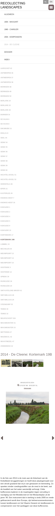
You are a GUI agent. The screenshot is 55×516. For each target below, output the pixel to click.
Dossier (8, 52)
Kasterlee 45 (7, 193)
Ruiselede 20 (6, 286)
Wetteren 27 (6, 332)
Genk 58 (4, 161)
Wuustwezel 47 (7, 341)
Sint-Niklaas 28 (7, 295)
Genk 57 (4, 156)
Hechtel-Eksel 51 (8, 175)
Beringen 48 (6, 87)
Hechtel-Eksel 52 (8, 179)
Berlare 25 (6, 105)
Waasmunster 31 (8, 323)
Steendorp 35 (7, 304)
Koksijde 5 (5, 221)
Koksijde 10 (6, 230)
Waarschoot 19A (8, 318)
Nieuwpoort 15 (7, 263)
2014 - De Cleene (11, 44)
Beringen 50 (6, 96)
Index (7, 60)
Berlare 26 (6, 110)
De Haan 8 (5, 124)
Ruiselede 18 (6, 281)
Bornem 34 (5, 115)
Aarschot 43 (6, 68)
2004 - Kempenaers (13, 37)
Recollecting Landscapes (13, 5)
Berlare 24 (6, 101)
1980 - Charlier (11, 29)
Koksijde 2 (5, 212)
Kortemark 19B (8, 240)
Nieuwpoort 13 (7, 253)
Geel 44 (4, 138)
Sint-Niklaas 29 (7, 300)
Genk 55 (4, 147)
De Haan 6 (5, 119)
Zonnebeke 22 (7, 346)
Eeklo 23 (4, 133)
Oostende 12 (6, 272)
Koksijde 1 (5, 207)
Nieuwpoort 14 (7, 258)
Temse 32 (4, 314)
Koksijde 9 (5, 226)
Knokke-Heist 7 (7, 198)
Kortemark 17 (7, 235)
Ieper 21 (4, 189)
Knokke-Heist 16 (8, 203)
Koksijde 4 (5, 216)
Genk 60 (4, 170)
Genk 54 (4, 142)
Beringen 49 (6, 91)
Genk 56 (4, 152)
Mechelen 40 (6, 249)
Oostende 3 (6, 267)
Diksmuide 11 (6, 128)
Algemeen (9, 14)
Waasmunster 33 (8, 327)
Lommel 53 (5, 244)
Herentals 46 (7, 184)
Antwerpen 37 (7, 78)
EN (51, 2)
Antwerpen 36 (7, 73)
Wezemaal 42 (6, 337)
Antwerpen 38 (7, 82)
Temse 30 (4, 309)
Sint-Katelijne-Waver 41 (11, 290)
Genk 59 (4, 165)
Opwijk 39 (5, 277)
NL (45, 2)
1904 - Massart (11, 22)
